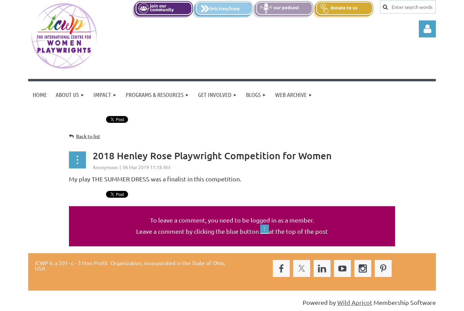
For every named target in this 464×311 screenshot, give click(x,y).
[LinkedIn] (322, 268)
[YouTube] (342, 268)
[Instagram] (362, 268)
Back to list (88, 136)
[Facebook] (281, 268)
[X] (301, 268)
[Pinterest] (383, 268)
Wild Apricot (354, 302)
